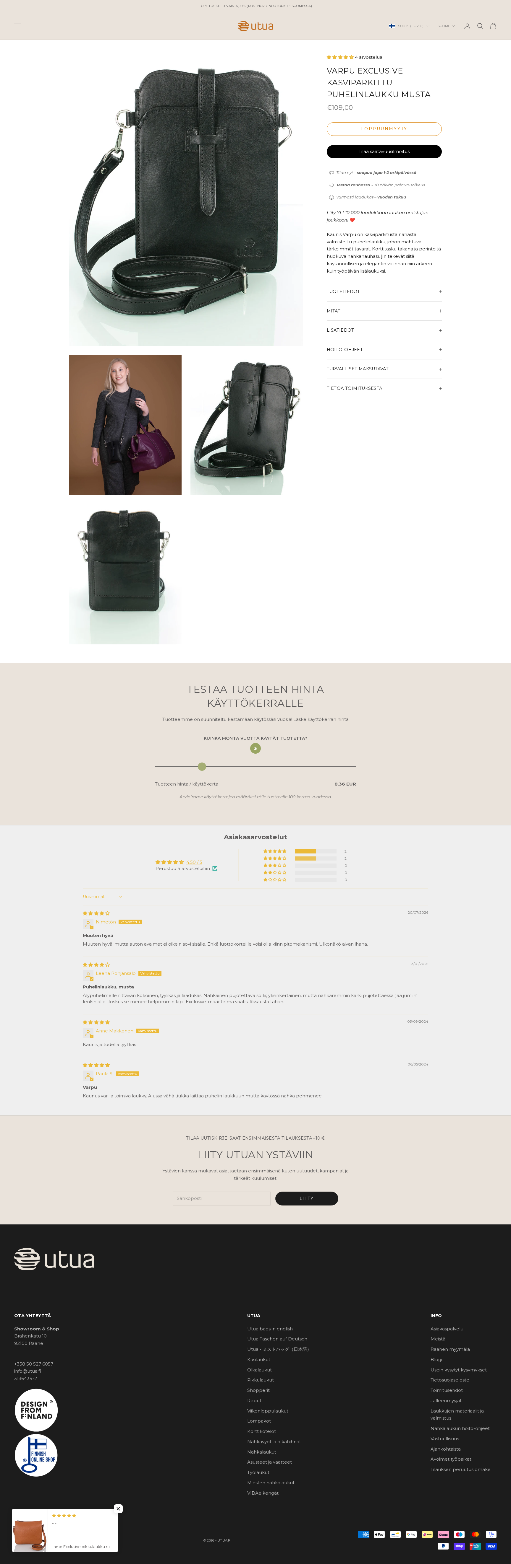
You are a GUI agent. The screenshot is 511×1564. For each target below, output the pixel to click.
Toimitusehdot (447, 1390)
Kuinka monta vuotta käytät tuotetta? (255, 738)
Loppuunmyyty (384, 128)
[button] (341, 57)
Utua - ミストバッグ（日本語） (279, 1349)
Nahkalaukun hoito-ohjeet (460, 1428)
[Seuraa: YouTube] (63, 1514)
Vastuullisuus (445, 1438)
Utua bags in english (270, 1329)
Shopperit (258, 1390)
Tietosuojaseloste (450, 1380)
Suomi (443, 26)
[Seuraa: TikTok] (79, 1514)
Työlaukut (258, 1472)
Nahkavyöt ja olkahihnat (274, 1441)
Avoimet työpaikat (451, 1459)
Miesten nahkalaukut (271, 1482)
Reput (254, 1400)
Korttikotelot (261, 1431)
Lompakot (259, 1421)
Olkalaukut (259, 1370)
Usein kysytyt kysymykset (459, 1370)
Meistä (438, 1339)
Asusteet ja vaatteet (269, 1462)
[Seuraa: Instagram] (32, 1514)
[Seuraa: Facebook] (17, 1514)
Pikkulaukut (260, 1380)
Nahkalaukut (261, 1452)
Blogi (436, 1359)
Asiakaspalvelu (447, 1329)
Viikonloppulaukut (267, 1411)
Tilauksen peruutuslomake (461, 1469)
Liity (307, 1198)
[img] (96, 913)
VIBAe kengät (263, 1493)
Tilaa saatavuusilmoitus (384, 151)
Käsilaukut (258, 1359)
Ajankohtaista (446, 1449)
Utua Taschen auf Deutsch (277, 1339)
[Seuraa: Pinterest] (48, 1514)
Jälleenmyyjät (446, 1400)
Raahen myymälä (450, 1349)
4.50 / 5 (194, 862)
